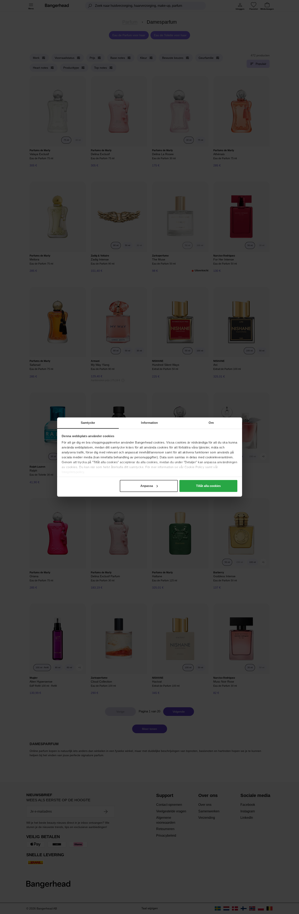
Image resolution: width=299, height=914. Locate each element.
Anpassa (146, 486)
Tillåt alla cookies (208, 486)
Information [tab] (149, 422)
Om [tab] (211, 422)
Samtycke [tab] (88, 422)
